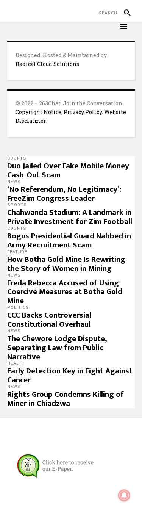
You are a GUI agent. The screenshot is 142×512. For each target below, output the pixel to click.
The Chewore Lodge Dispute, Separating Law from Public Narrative (57, 347)
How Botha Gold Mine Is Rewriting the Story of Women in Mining (66, 264)
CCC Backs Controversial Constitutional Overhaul (49, 319)
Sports (17, 204)
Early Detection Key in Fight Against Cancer (70, 375)
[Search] (124, 13)
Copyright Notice (38, 112)
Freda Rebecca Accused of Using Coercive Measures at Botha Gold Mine (64, 292)
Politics (18, 307)
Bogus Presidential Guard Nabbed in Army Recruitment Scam (69, 240)
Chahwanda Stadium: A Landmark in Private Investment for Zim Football (69, 217)
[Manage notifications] (124, 495)
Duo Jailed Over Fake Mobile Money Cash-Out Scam (68, 170)
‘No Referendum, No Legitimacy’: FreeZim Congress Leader (64, 194)
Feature (17, 251)
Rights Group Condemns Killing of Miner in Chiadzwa (65, 399)
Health (16, 363)
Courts (17, 158)
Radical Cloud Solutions (47, 63)
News (14, 181)
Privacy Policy (83, 112)
